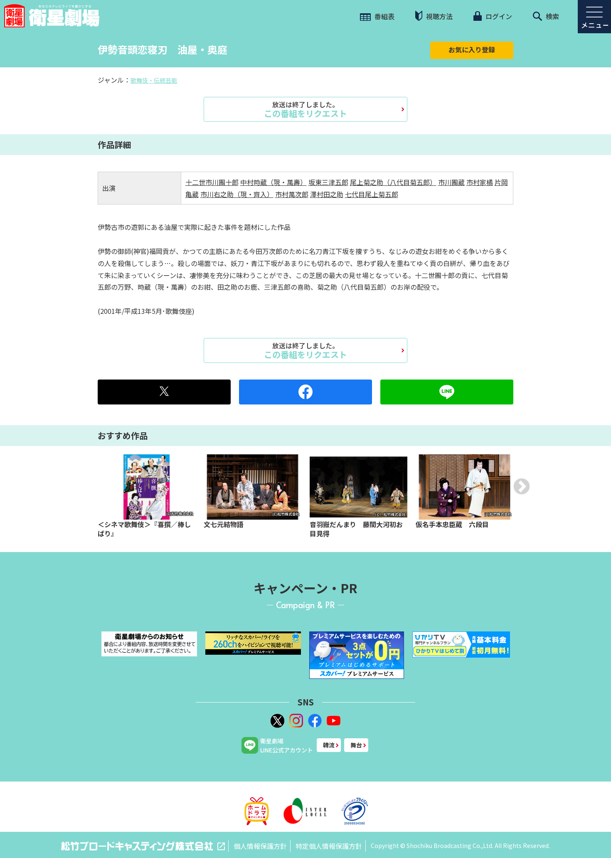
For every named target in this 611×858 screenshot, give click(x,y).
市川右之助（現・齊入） (236, 194)
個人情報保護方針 (260, 846)
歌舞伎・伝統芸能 (154, 80)
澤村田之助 (326, 194)
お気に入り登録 (471, 49)
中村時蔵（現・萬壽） (273, 182)
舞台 (356, 745)
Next (521, 486)
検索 (551, 16)
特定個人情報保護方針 (329, 846)
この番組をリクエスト (305, 109)
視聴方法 (438, 16)
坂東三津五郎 (328, 182)
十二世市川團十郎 (212, 182)
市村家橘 (479, 182)
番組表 (383, 16)
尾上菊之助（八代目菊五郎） (393, 182)
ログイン (498, 16)
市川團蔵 (451, 182)
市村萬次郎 (291, 194)
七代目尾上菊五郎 (371, 194)
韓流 (329, 745)
